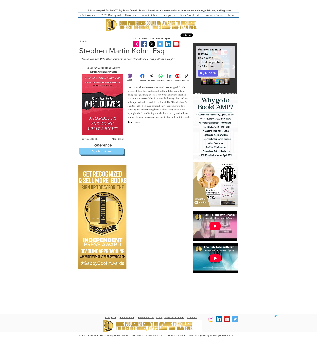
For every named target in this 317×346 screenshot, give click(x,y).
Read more (133, 122)
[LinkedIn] (168, 44)
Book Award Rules (174, 317)
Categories (110, 317)
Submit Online (127, 317)
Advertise (192, 317)
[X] (152, 44)
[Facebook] (144, 44)
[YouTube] (176, 44)
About (159, 317)
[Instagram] (136, 44)
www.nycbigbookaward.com (147, 335)
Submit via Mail (146, 317)
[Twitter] (160, 44)
